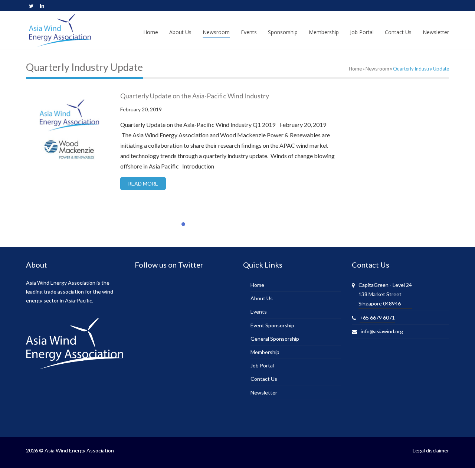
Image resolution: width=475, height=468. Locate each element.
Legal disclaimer (431, 450)
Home (355, 69)
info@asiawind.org (382, 331)
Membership (264, 352)
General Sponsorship (274, 339)
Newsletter (263, 392)
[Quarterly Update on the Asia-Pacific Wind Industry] (68, 132)
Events (258, 311)
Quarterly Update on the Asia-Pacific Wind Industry (194, 96)
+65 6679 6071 (377, 317)
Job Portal (262, 365)
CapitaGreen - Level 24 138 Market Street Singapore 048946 (385, 294)
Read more (143, 183)
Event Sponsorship (272, 325)
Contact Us (263, 379)
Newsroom (377, 69)
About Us (261, 298)
